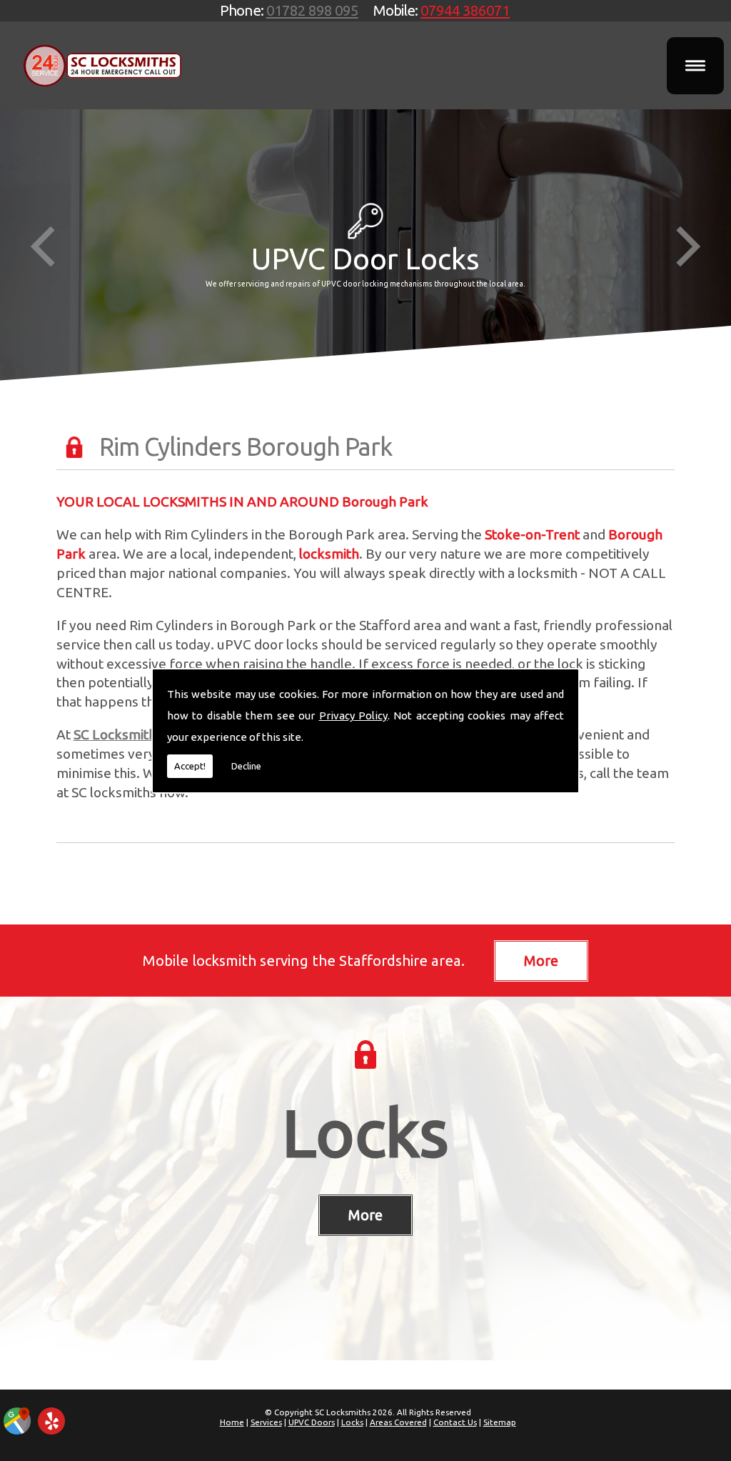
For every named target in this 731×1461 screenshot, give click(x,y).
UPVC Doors (311, 1422)
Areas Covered (398, 1422)
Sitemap (499, 1422)
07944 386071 (465, 10)
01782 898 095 (312, 10)
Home (232, 1422)
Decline (246, 766)
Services (266, 1422)
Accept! (190, 766)
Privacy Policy (353, 715)
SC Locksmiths (118, 734)
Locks (365, 1132)
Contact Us (455, 1422)
